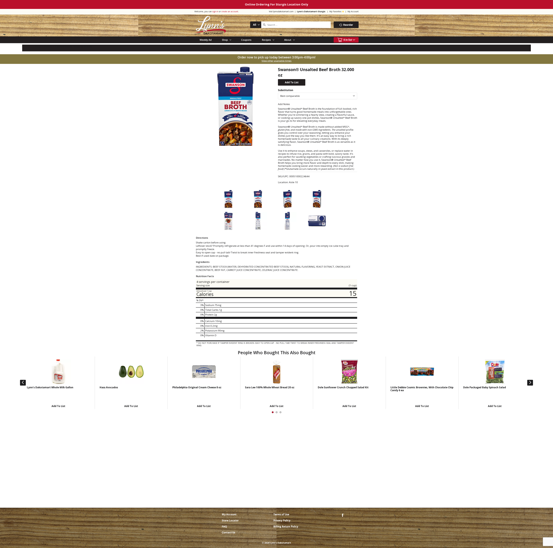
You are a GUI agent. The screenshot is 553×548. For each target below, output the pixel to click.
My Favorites (335, 11)
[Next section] (530, 383)
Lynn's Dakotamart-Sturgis (311, 11)
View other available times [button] (276, 60)
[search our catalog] (264, 24)
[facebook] (343, 515)
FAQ (224, 526)
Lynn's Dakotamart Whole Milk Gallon (50, 387)
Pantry (48, 46)
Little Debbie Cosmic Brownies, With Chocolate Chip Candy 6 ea (421, 389)
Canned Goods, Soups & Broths (73, 46)
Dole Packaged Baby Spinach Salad (484, 387)
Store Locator (230, 520)
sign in (215, 11)
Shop (38, 46)
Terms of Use (281, 514)
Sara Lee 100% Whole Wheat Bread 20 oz (269, 387)
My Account (353, 11)
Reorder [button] (348, 24)
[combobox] (255, 24)
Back (28, 46)
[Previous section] (23, 383)
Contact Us (228, 532)
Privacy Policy (281, 520)
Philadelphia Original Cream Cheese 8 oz (196, 387)
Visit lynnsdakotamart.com (281, 11)
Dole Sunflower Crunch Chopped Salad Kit (343, 387)
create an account (229, 11)
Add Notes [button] (284, 104)
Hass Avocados (109, 387)
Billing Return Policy (285, 526)
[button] (291, 82)
